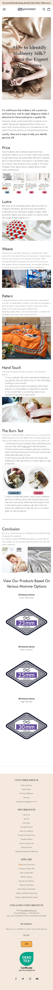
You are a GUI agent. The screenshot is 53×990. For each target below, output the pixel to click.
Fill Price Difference (26, 793)
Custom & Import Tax (26, 843)
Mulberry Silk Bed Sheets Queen (26, 897)
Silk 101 (26, 819)
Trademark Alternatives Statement (26, 851)
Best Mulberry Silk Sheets (26, 889)
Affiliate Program (26, 877)
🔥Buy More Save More (26, 864)
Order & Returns (26, 785)
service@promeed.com (29, 910)
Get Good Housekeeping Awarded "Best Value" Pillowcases (26, 3)
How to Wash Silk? (26, 873)
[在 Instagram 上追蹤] (30, 978)
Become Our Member (26, 881)
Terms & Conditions (26, 831)
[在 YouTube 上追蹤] (37, 978)
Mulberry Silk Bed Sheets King (26, 893)
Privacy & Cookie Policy (26, 835)
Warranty (26, 797)
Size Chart (26, 823)
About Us (26, 815)
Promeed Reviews (26, 827)
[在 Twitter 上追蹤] (23, 978)
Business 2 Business (26, 885)
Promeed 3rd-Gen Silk (26, 868)
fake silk (26, 446)
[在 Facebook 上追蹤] (16, 978)
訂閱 (26, 944)
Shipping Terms (26, 847)
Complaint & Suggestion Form (26, 801)
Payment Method (26, 839)
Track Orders (26, 789)
